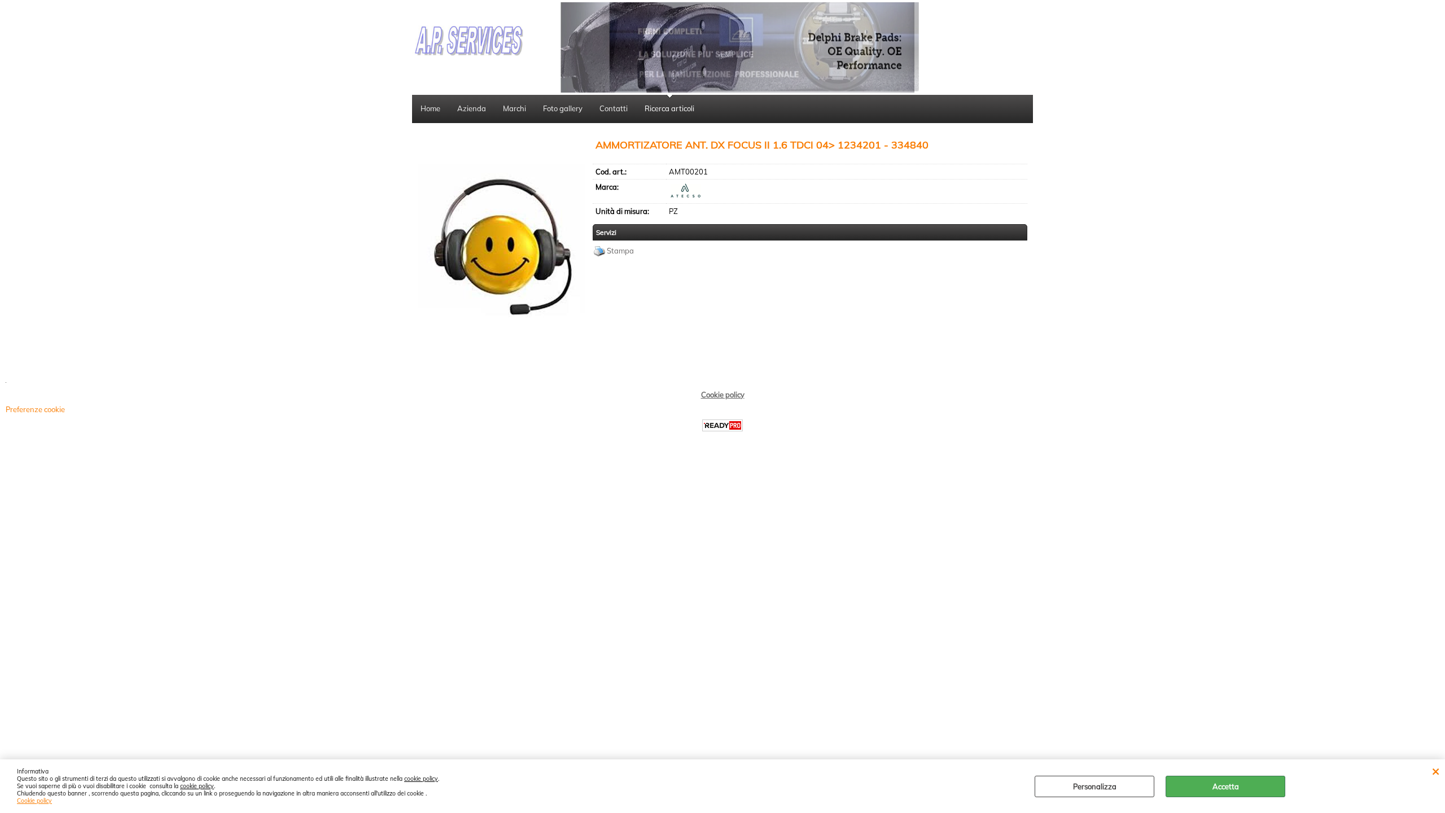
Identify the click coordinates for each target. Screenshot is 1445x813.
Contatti (613, 108)
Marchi (514, 108)
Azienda (471, 108)
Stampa (620, 250)
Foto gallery (563, 108)
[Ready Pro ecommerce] (722, 425)
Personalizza (1094, 786)
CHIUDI (1435, 770)
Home (430, 108)
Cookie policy (34, 801)
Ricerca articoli (669, 108)
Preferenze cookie (35, 409)
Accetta (1225, 786)
